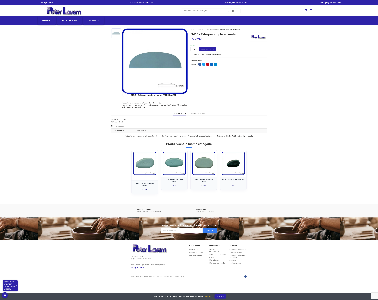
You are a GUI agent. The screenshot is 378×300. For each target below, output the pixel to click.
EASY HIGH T (181, 276)
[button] (46, 3)
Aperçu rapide (152, 161)
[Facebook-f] (245, 276)
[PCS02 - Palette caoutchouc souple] (174, 163)
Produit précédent (260, 29)
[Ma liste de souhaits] (300, 10)
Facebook (199, 64)
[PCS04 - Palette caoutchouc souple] (203, 163)
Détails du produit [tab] (179, 113)
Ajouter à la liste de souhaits (211, 54)
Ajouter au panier (207, 49)
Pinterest (207, 64)
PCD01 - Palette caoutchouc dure (233, 179)
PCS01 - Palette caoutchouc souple (145, 184)
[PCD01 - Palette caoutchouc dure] (233, 163)
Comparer (196, 54)
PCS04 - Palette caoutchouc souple (204, 180)
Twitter (203, 64)
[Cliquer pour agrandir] (125, 94)
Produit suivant (265, 29)
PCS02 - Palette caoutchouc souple (174, 180)
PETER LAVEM (121, 119)
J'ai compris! (220, 296)
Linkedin (211, 64)
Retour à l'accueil (263, 29)
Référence (114, 122)
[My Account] (314, 10)
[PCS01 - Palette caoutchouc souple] (144, 163)
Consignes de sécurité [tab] (197, 113)
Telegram (215, 64)
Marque (113, 119)
